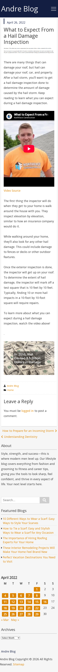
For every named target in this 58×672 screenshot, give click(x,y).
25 (5, 614)
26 (13, 614)
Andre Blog (19, 8)
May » (15, 620)
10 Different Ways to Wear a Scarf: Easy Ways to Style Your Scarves (29, 521)
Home (10, 390)
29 (37, 614)
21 (29, 608)
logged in (27, 411)
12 (13, 602)
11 (5, 602)
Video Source (12, 190)
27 (21, 614)
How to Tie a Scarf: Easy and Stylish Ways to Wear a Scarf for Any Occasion (28, 530)
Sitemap (18, 664)
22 (37, 608)
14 (29, 602)
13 (21, 602)
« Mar (5, 620)
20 (21, 608)
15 (37, 602)
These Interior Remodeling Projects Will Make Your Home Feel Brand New (29, 550)
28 (29, 614)
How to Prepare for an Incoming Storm (28, 431)
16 (45, 602)
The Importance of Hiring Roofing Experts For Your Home (25, 540)
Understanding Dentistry (20, 437)
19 (13, 608)
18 (5, 608)
